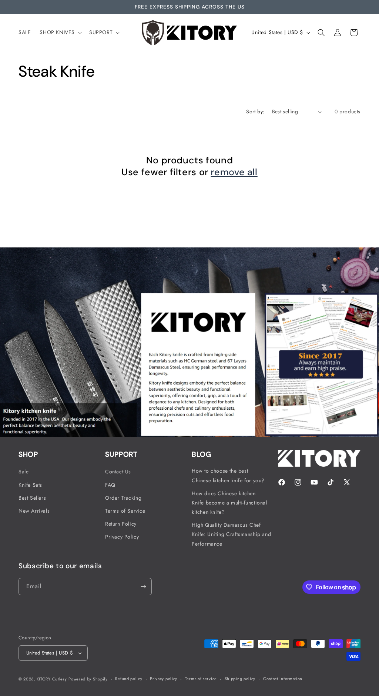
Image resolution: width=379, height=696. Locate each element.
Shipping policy (240, 679)
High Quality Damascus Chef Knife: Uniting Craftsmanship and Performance (231, 534)
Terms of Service (125, 510)
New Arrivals (34, 510)
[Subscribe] (143, 586)
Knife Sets (30, 485)
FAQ (110, 485)
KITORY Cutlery (52, 679)
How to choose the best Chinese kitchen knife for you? (228, 475)
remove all (234, 172)
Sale (23, 471)
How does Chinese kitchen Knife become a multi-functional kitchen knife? (229, 503)
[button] (60, 32)
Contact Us (118, 471)
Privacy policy (163, 679)
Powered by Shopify (88, 679)
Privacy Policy (122, 536)
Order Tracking (123, 498)
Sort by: (255, 111)
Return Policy (121, 523)
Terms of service (201, 679)
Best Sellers (32, 498)
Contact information (282, 679)
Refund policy (128, 679)
